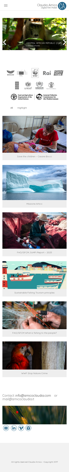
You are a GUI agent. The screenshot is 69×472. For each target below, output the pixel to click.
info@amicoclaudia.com (33, 395)
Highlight (22, 107)
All (11, 107)
